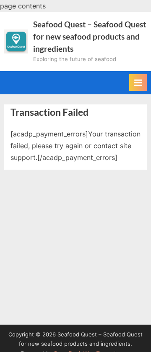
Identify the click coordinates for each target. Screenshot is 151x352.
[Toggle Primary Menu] (138, 82)
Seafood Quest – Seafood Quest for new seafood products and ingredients (89, 36)
